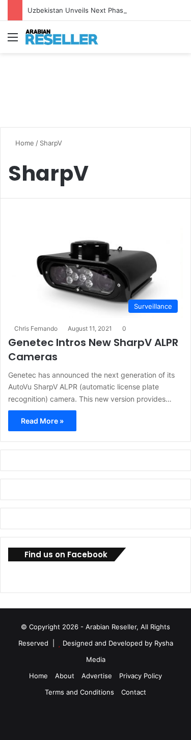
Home (23, 143)
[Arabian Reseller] (66, 37)
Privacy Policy (140, 676)
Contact (133, 692)
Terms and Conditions (79, 692)
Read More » (42, 420)
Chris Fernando (36, 328)
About (64, 676)
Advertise (96, 676)
